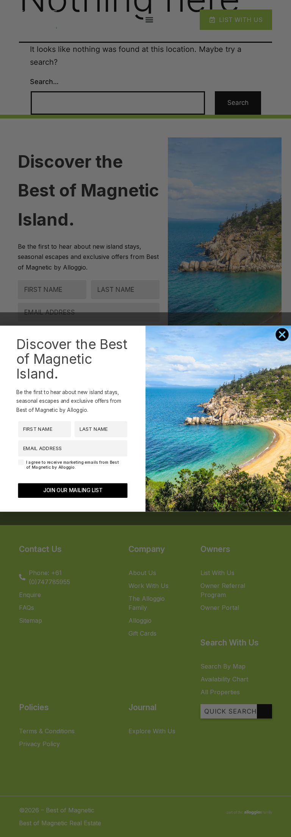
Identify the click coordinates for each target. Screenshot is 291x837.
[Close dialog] (282, 334)
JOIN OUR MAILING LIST (72, 490)
